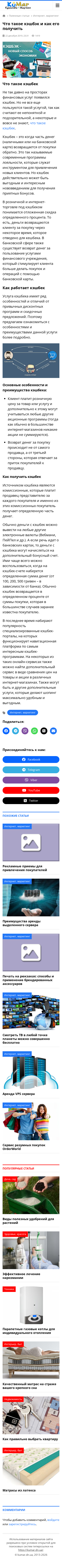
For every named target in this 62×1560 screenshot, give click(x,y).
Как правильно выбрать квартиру (30, 1439)
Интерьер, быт (13, 1344)
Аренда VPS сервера (19, 1094)
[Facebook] (6, 730)
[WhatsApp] (34, 730)
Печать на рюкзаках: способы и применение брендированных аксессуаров (28, 980)
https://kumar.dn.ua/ (30, 1550)
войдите (53, 1520)
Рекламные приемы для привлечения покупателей (25, 868)
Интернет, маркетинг (22, 712)
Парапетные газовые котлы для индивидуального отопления (29, 1331)
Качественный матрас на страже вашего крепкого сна (29, 1386)
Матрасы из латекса (19, 1490)
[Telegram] (15, 730)
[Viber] (25, 730)
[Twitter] (43, 730)
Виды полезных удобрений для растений (28, 1221)
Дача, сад (10, 1179)
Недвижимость (13, 1399)
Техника (9, 1289)
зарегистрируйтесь (22, 1524)
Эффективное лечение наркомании (21, 1276)
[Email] (53, 730)
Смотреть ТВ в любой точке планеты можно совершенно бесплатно (26, 1038)
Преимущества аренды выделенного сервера (21, 923)
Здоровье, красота (15, 1234)
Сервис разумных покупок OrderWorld (24, 1147)
